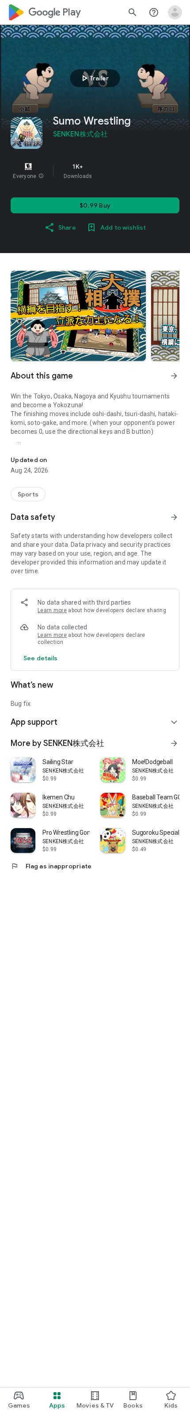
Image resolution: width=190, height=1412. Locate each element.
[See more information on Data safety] (174, 517)
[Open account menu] (175, 12)
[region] (95, 171)
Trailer (94, 78)
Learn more (52, 610)
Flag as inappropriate (51, 866)
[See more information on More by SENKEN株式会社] (174, 743)
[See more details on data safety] (40, 658)
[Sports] (28, 494)
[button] (41, 176)
